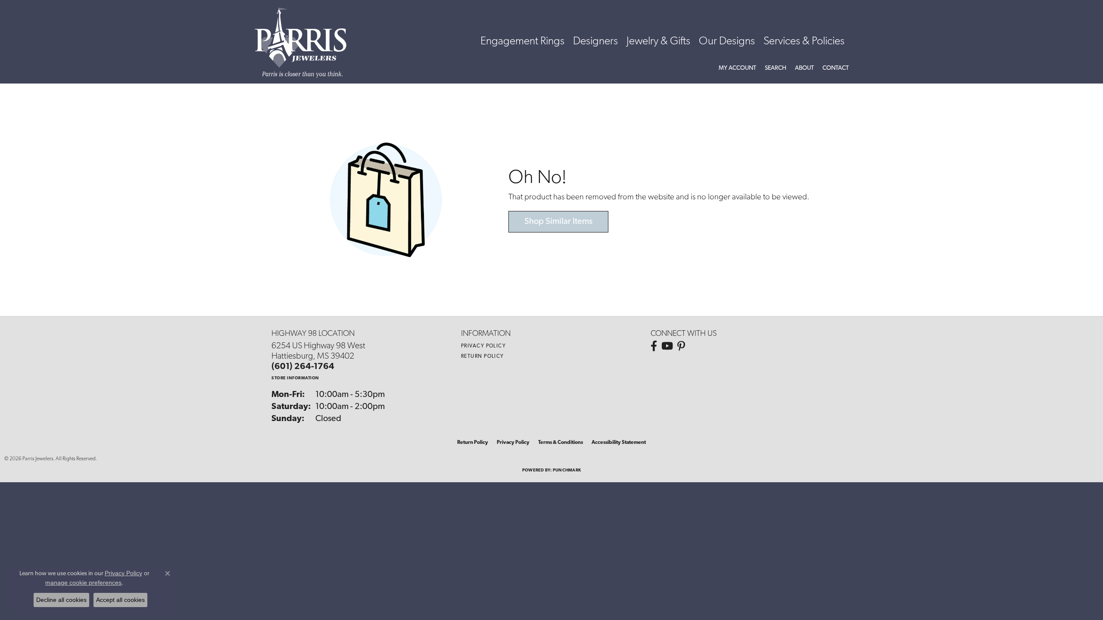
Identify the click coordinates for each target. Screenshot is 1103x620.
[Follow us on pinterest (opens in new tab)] (681, 346)
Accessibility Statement (619, 442)
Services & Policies (803, 41)
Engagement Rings (522, 41)
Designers (595, 41)
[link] (836, 68)
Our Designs (727, 41)
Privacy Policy (483, 346)
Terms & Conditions (560, 442)
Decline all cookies (61, 599)
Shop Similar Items (558, 221)
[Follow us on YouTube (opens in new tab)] (667, 346)
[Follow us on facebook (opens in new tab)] (654, 346)
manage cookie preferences (83, 582)
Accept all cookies (120, 599)
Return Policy (482, 356)
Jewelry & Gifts (658, 41)
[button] (737, 68)
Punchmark (567, 470)
